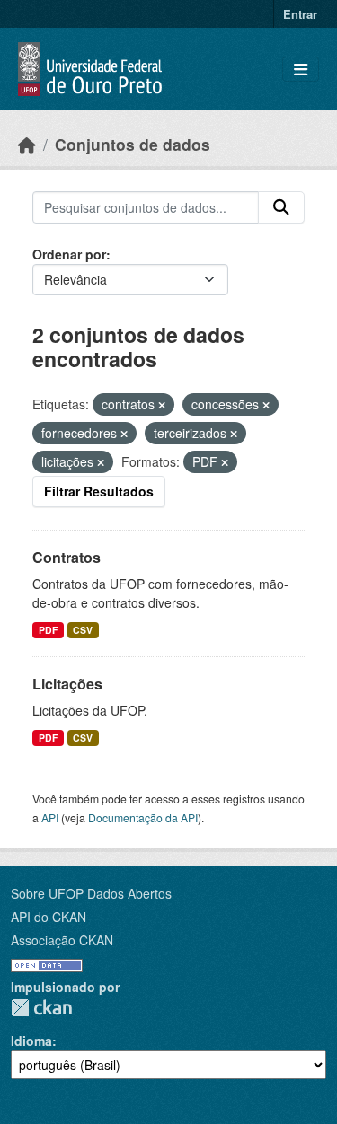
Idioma (31, 1040)
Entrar (300, 13)
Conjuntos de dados (132, 144)
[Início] (27, 144)
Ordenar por (69, 254)
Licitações (67, 683)
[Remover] (161, 405)
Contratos (66, 557)
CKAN (41, 1007)
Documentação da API (143, 817)
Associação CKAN (62, 940)
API (49, 817)
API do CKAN (48, 917)
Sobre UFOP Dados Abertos (91, 893)
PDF (48, 630)
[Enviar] (281, 207)
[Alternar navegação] (300, 70)
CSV (83, 630)
